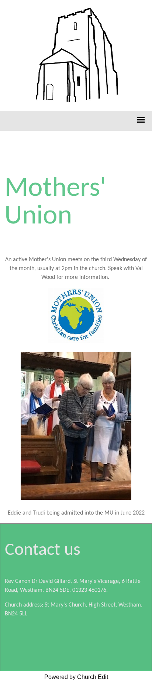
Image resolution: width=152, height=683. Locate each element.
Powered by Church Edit (76, 677)
